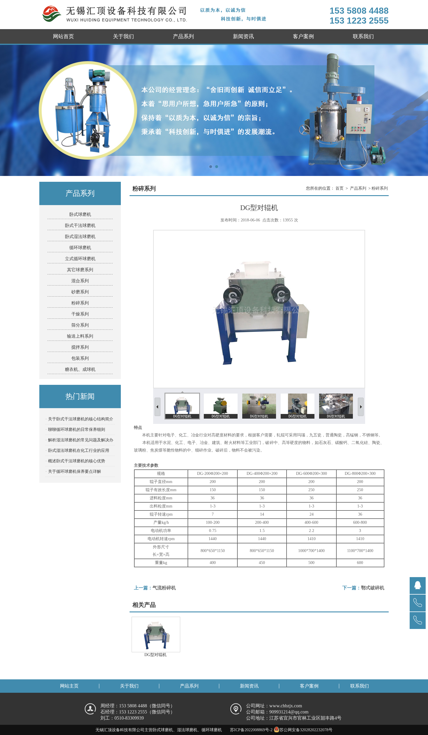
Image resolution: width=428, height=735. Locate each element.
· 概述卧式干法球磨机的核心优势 (75, 461)
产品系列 (183, 36)
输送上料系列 (80, 336)
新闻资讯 (243, 36)
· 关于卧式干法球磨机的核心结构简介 (79, 419)
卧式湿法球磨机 (80, 236)
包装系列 (80, 358)
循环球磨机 (80, 247)
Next (418, 110)
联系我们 (363, 36)
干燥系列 (80, 314)
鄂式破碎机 (372, 587)
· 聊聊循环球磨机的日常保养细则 (75, 429)
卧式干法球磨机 (80, 225)
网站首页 (63, 36)
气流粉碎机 (164, 587)
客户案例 (303, 36)
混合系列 (80, 281)
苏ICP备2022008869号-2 (251, 730)
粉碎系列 (80, 303)
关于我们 (123, 36)
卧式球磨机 (80, 214)
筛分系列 (80, 325)
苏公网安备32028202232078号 (306, 730)
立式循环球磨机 (80, 258)
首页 (339, 188)
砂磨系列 (80, 292)
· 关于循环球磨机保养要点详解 (73, 471)
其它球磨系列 (80, 269)
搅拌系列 (80, 347)
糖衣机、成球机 (80, 369)
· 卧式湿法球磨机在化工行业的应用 (77, 450)
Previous (10, 110)
